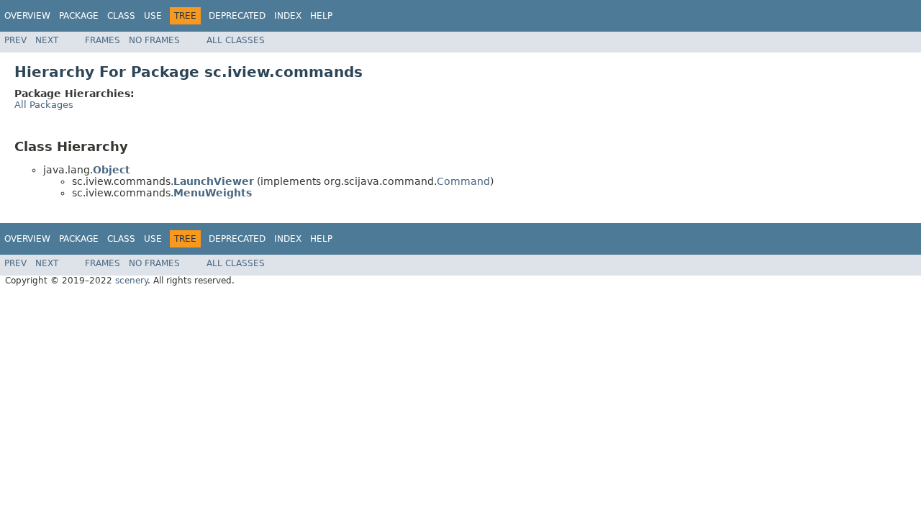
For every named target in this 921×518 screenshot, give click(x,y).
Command (463, 181)
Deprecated (237, 16)
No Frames (154, 40)
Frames (102, 40)
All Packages (43, 104)
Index (287, 16)
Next (46, 40)
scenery (131, 281)
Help (321, 16)
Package (79, 16)
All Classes (236, 40)
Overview (27, 16)
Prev (15, 40)
